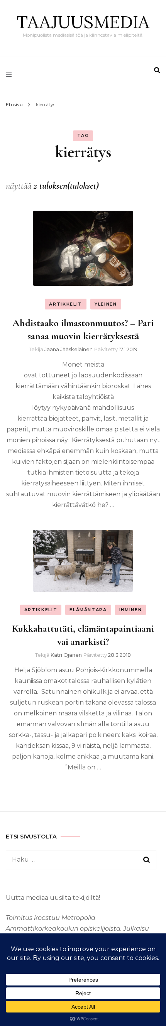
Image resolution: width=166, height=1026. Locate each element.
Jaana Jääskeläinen (68, 349)
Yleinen (106, 304)
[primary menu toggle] (10, 75)
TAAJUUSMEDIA (83, 22)
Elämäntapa (88, 609)
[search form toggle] (157, 70)
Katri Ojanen (66, 655)
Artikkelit (65, 304)
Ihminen (130, 609)
